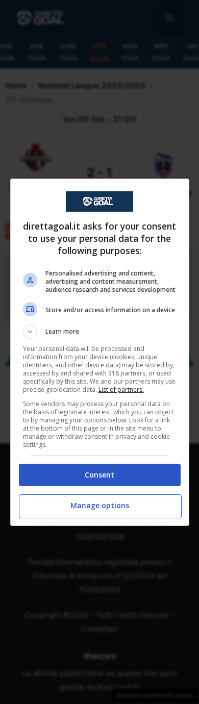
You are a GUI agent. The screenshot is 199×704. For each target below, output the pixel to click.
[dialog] (99, 352)
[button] (100, 331)
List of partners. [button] (121, 389)
